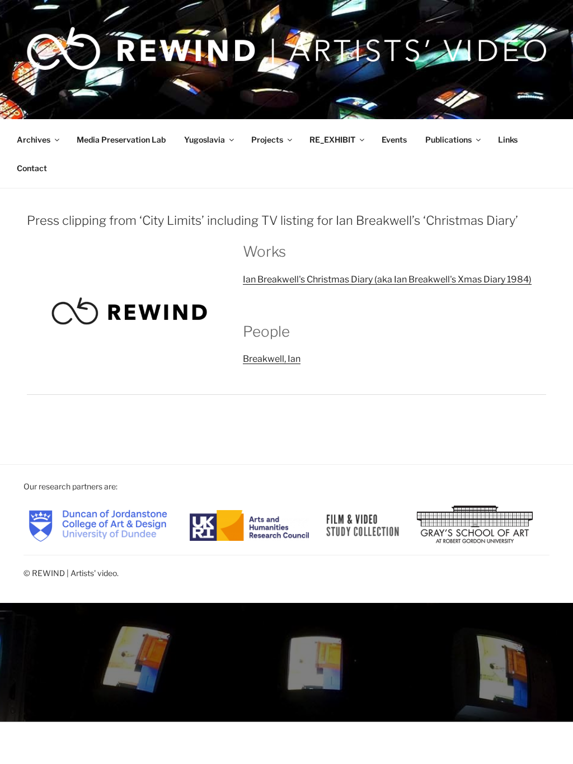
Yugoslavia (204, 139)
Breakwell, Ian (271, 358)
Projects (267, 139)
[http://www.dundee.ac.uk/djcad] (98, 524)
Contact (32, 168)
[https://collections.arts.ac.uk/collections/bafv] (363, 524)
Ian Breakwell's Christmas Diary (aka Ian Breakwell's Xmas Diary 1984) (387, 279)
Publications (448, 139)
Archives (33, 139)
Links (508, 139)
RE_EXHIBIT (332, 139)
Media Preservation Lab (121, 139)
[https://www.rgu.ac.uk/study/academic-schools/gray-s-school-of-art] (475, 524)
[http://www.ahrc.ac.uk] (249, 524)
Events (394, 139)
